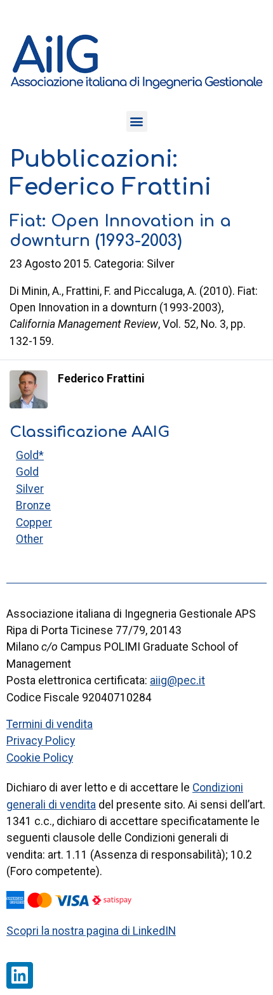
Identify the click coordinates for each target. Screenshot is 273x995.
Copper (34, 522)
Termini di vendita (49, 724)
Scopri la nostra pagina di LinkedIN (91, 931)
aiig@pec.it (177, 680)
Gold (27, 471)
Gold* (30, 455)
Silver (30, 489)
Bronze (33, 505)
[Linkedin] (19, 975)
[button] (136, 121)
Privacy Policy (40, 740)
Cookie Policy (39, 757)
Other (29, 539)
